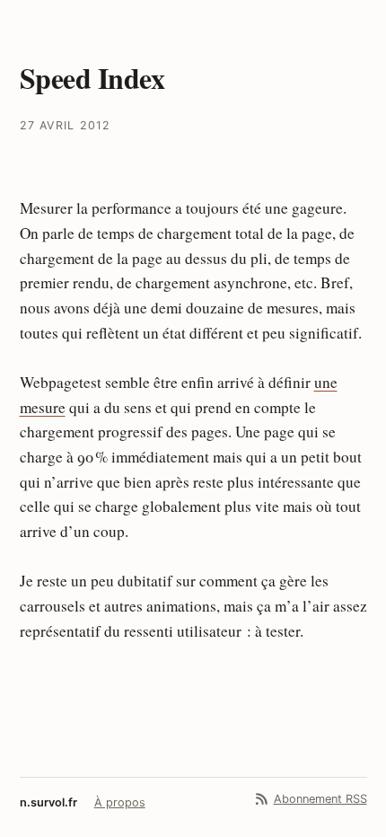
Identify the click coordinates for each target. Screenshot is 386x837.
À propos (119, 802)
